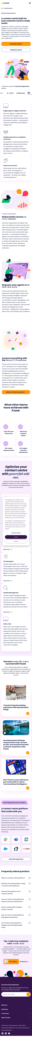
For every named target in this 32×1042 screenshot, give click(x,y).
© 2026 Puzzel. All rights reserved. (9, 1025)
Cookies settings (16, 532)
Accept (16, 537)
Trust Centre (18, 1028)
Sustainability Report (6, 1030)
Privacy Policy (22, 1025)
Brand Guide (25, 1028)
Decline (16, 541)
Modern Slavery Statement (8, 1028)
